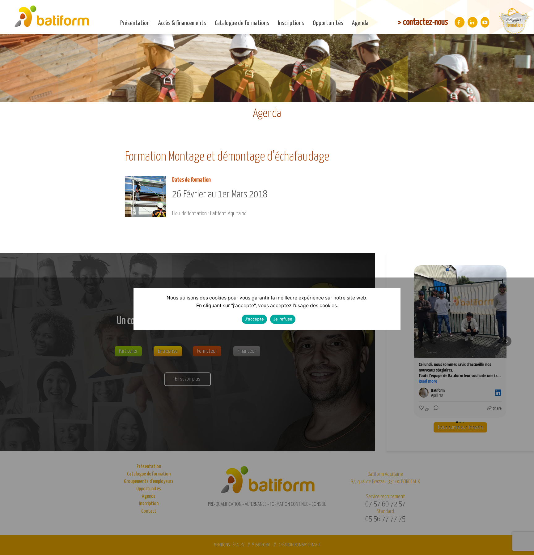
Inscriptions (291, 23)
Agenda (360, 23)
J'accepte (254, 319)
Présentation (135, 23)
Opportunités (328, 23)
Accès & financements (182, 23)
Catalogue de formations (242, 23)
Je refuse (282, 319)
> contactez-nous (423, 22)
